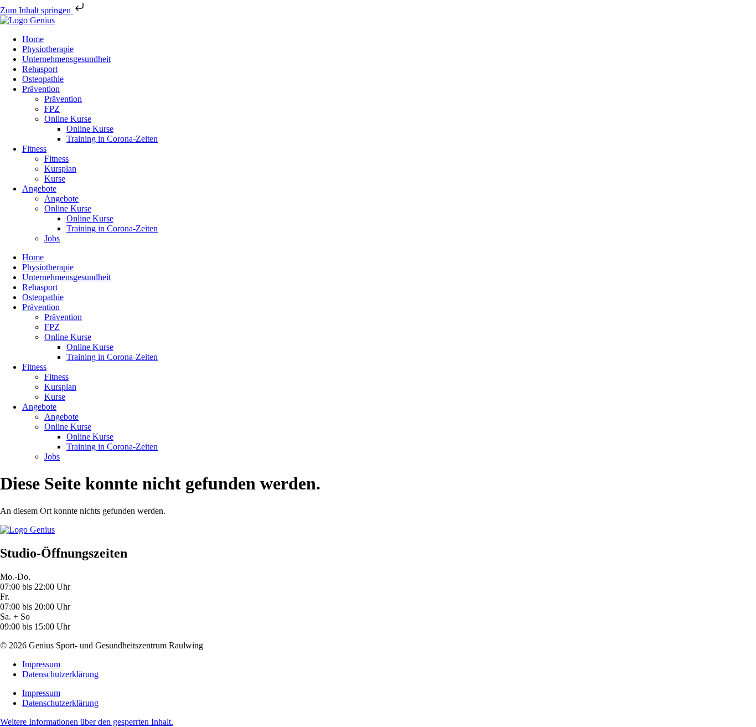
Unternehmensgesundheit (66, 59)
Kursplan (60, 168)
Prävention (41, 89)
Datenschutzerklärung (60, 674)
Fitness (34, 148)
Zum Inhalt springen (36, 10)
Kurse (54, 178)
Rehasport (40, 69)
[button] (86, 721)
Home (33, 39)
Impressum (41, 664)
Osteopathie (43, 79)
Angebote (39, 188)
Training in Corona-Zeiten (112, 138)
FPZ (52, 109)
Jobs (52, 238)
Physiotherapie (48, 49)
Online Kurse (67, 118)
